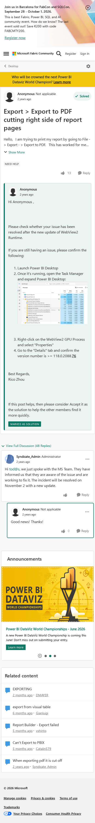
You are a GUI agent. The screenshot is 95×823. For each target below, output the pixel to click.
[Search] (59, 53)
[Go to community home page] (33, 53)
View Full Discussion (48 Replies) (28, 445)
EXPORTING (22, 689)
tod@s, (14, 468)
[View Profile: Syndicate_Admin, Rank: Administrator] (9, 459)
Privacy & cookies (43, 798)
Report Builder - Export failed (36, 724)
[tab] (45, 655)
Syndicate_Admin (28, 456)
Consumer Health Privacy (63, 813)
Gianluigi (42, 713)
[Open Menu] (88, 66)
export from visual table (31, 707)
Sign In (84, 53)
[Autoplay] (40, 655)
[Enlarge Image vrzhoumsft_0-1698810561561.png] (53, 303)
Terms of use (68, 798)
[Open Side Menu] (6, 53)
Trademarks (12, 807)
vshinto (41, 730)
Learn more (62, 82)
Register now (15, 37)
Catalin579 (43, 748)
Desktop (13, 66)
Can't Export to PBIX (28, 742)
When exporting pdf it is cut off (37, 760)
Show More (17, 152)
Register (70, 53)
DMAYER (42, 695)
